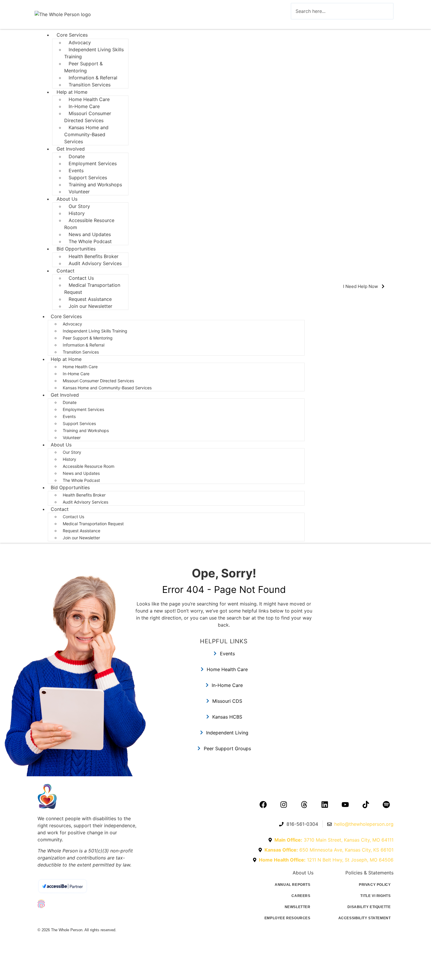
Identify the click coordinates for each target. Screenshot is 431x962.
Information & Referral (83, 344)
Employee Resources (287, 918)
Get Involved (71, 149)
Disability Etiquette (369, 907)
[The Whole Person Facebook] (263, 804)
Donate (70, 402)
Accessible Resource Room (89, 223)
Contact (60, 509)
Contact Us (73, 516)
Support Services (79, 423)
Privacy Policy (375, 885)
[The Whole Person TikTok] (365, 804)
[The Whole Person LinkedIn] (324, 804)
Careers (300, 896)
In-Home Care (76, 373)
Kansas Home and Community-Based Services (86, 134)
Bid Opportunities (76, 249)
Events (69, 416)
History (69, 459)
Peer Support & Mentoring (83, 67)
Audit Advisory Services (96, 263)
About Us (61, 445)
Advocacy (72, 323)
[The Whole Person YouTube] (345, 804)
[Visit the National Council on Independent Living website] (89, 904)
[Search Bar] (299, 24)
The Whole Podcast (90, 241)
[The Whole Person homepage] (89, 796)
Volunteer (79, 192)
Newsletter (297, 907)
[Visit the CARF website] (89, 918)
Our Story (72, 452)
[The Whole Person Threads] (304, 804)
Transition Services (90, 85)
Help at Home (66, 359)
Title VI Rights (375, 896)
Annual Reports (292, 885)
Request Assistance (81, 530)
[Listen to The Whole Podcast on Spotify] (386, 804)
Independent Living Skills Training (94, 53)
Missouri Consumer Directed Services (87, 116)
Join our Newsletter (90, 306)
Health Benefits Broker (85, 494)
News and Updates (81, 473)
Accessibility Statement (364, 918)
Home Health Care (80, 366)
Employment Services (93, 163)
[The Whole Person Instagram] (283, 804)
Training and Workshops (95, 184)
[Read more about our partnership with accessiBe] (88, 886)
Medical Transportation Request (92, 288)
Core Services (72, 35)
